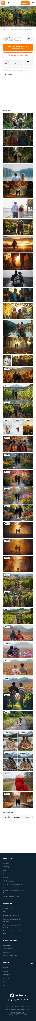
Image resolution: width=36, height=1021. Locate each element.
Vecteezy (6, 936)
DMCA (5, 981)
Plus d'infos (8, 74)
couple (7, 887)
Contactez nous (8, 1018)
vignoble (17, 887)
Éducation (6, 947)
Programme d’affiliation (11, 985)
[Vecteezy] (3, 3)
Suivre (29, 40)
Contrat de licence (9, 978)
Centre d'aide (7, 1015)
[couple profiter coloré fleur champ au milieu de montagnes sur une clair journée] (17, 662)
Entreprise (6, 944)
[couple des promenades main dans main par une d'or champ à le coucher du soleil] (7, 455)
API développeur (8, 951)
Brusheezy (6, 933)
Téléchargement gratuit (18, 47)
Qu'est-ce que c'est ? (21, 70)
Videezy (5, 940)
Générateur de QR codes (11, 966)
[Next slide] (28, 886)
